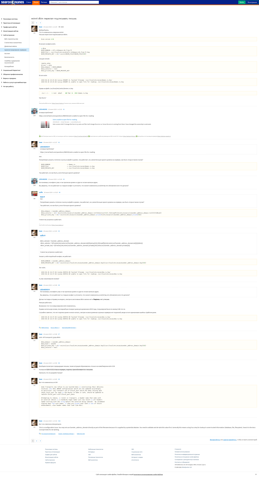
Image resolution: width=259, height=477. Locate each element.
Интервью (91, 452)
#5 (59, 231)
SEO (89, 454)
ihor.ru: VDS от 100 (55, 327)
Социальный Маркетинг (12, 70)
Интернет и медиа (137, 457)
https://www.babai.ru (57, 225)
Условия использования (182, 452)
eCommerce (135, 460)
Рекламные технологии (95, 457)
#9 (59, 379)
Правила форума (50, 462)
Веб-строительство (11, 39)
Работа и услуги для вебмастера (14, 82)
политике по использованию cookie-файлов (148, 474)
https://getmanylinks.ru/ (129, 136)
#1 (64, 109)
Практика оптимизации (11, 23)
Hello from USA (81, 433)
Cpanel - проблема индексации (66, 433)
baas (40, 27)
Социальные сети (137, 452)
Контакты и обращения (182, 462)
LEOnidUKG (43, 109)
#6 (59, 285)
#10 (59, 421)
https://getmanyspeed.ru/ (164, 136)
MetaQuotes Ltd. (187, 467)
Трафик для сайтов (10, 27)
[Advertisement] (129, 10)
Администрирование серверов (15, 50)
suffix (41, 192)
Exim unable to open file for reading (65, 120)
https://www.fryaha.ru (58, 103)
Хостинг (7, 53)
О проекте (178, 449)
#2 (59, 142)
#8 (59, 363)
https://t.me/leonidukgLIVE (81, 136)
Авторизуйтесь (215, 440)
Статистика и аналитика (13, 43)
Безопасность (9, 57)
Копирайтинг (9, 66)
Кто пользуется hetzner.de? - (48, 433)
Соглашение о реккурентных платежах (187, 459)
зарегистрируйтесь (229, 440)
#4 (59, 192)
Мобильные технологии (95, 449)
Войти (242, 2)
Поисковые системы (10, 19)
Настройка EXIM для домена (69, 327)
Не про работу (8, 86)
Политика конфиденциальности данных (187, 454)
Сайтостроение (8, 35)
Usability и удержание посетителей (12, 62)
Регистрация (252, 2)
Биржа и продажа (9, 78)
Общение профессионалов (13, 74)
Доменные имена (10, 46)
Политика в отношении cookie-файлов (187, 457)
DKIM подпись (45, 327)
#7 (59, 334)
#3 (64, 179)
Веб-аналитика (93, 460)
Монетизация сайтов (10, 31)
